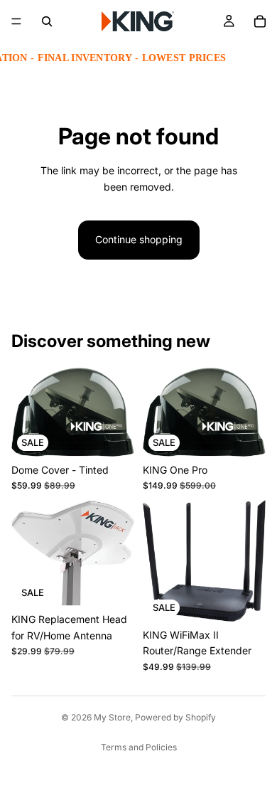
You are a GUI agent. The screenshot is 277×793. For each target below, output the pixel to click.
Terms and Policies (139, 747)
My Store (112, 717)
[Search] (47, 21)
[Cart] (260, 21)
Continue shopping (139, 239)
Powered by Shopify (175, 717)
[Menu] (16, 21)
